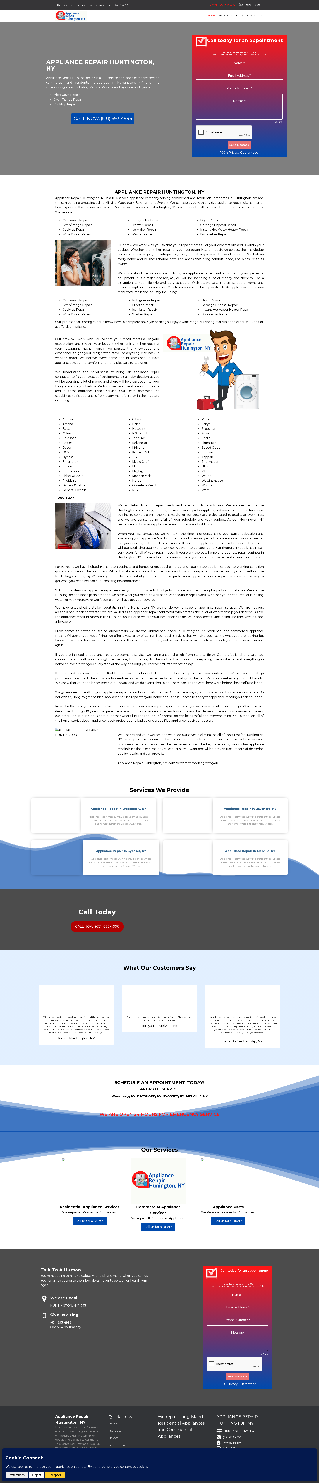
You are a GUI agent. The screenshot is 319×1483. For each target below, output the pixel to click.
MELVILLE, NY (197, 1096)
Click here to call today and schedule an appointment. (85, 5)
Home (211, 15)
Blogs (239, 15)
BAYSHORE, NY (149, 1096)
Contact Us (254, 15)
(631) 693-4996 (122, 5)
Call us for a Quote (89, 1221)
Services (224, 15)
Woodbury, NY (123, 1096)
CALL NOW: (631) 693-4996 (103, 118)
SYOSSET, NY (173, 1096)
